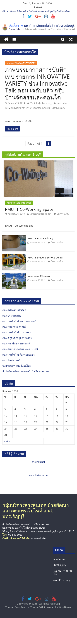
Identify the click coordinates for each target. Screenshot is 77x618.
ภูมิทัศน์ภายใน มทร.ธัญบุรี (19, 202)
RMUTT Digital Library (40, 238)
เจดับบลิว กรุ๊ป (58, 107)
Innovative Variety (19, 107)
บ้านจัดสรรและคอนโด (40, 107)
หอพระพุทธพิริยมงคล (38, 276)
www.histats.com (39, 475)
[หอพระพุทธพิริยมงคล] (14, 274)
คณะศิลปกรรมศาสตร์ (14, 326)
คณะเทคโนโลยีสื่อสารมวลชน (18, 354)
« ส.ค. (7, 441)
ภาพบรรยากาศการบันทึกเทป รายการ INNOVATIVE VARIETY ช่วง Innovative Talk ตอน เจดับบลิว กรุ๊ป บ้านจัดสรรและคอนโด (37, 83)
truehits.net (38, 461)
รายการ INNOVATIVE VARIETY (21, 63)
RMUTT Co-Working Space (29, 209)
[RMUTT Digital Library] (14, 236)
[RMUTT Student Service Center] (14, 256)
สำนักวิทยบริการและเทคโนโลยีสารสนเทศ (25, 371)
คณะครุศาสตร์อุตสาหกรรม (17, 338)
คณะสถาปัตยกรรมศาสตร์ (16, 343)
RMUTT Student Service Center (45, 257)
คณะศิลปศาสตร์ (11, 360)
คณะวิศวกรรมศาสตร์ (14, 310)
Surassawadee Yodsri (40, 213)
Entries (59, 565)
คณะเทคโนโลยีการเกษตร (16, 332)
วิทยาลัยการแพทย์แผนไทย (16, 365)
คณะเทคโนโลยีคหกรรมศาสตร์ (19, 321)
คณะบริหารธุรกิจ (11, 315)
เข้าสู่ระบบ (59, 559)
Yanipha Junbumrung (41, 103)
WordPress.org (61, 580)
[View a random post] (71, 39)
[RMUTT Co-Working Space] (38, 162)
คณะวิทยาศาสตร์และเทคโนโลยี (20, 349)
